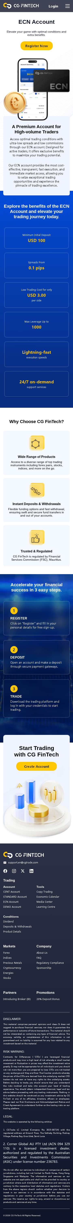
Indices (7, 958)
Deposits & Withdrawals (17, 926)
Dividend (8, 921)
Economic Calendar (47, 896)
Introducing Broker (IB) (17, 999)
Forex (6, 952)
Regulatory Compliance (50, 963)
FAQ (38, 958)
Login (53, 6)
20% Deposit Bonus (48, 999)
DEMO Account (12, 907)
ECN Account (10, 902)
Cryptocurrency (12, 968)
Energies (8, 973)
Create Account (36, 766)
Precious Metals (12, 963)
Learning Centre (45, 907)
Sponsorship (43, 968)
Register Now (36, 46)
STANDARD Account (15, 896)
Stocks (7, 978)
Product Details (12, 931)
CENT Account (11, 891)
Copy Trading (44, 891)
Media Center (44, 902)
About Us (41, 952)
